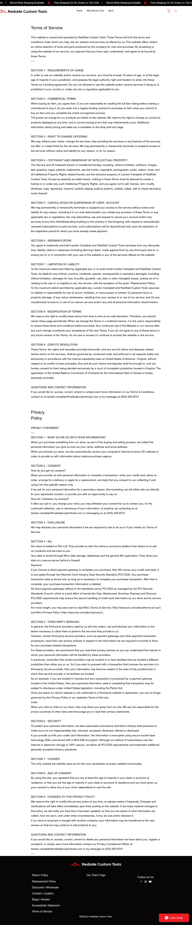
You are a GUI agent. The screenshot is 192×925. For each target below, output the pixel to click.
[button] (169, 10)
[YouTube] (150, 881)
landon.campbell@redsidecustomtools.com (72, 396)
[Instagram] (145, 881)
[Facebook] (141, 881)
